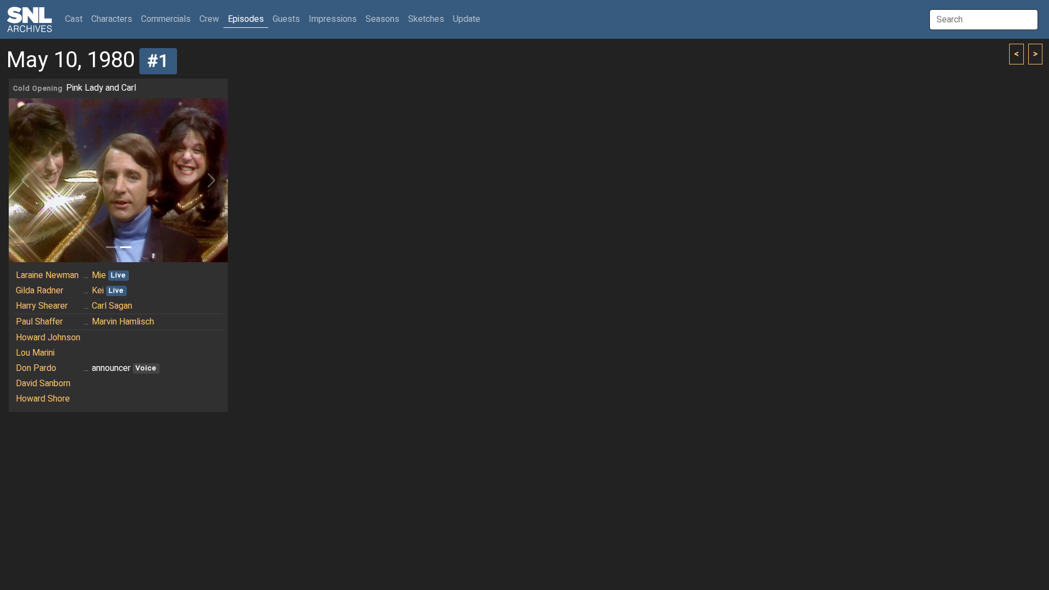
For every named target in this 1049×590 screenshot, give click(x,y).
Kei (98, 290)
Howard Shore (43, 398)
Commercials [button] (166, 19)
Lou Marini (35, 352)
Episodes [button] (246, 19)
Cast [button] (76, 19)
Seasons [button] (382, 19)
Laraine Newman (47, 275)
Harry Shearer (42, 305)
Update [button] (466, 19)
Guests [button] (286, 19)
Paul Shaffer (39, 321)
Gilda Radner (39, 290)
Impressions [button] (333, 19)
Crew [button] (209, 19)
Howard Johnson (48, 337)
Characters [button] (111, 19)
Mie (99, 275)
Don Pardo (36, 368)
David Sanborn (43, 383)
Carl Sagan (112, 305)
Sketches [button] (426, 19)
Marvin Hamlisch (123, 321)
